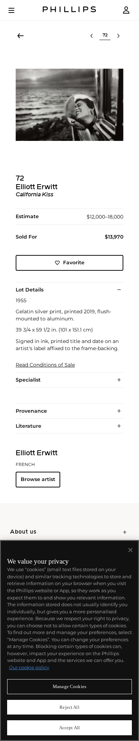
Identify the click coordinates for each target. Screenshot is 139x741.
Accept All (69, 727)
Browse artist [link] (38, 479)
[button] (69, 105)
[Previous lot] (92, 36)
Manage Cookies (69, 686)
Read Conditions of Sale (45, 365)
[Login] (126, 10)
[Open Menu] (16, 10)
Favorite (73, 262)
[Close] (130, 550)
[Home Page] (69, 10)
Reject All (69, 707)
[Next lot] (118, 36)
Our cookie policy (29, 667)
